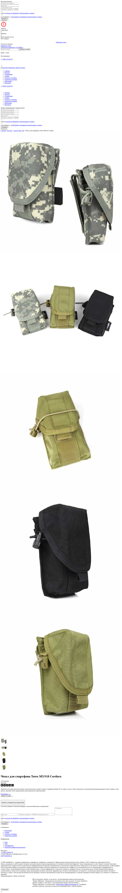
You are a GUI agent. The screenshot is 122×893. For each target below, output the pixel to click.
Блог (6, 842)
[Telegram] (10, 785)
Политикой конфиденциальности (67, 884)
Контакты (8, 83)
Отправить (5, 127)
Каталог (7, 72)
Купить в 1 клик (6, 796)
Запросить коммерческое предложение (13, 802)
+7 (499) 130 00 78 (6, 59)
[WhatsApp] (12, 785)
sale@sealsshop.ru (6, 856)
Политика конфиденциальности (15, 847)
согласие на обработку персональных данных (19, 13)
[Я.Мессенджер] (2, 785)
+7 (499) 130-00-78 (7, 852)
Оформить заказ (61, 42)
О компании (9, 74)
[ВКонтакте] (4, 785)
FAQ (6, 844)
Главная (7, 71)
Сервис (7, 76)
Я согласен (5, 889)
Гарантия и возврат (11, 79)
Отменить (4, 20)
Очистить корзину (7, 44)
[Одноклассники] (7, 785)
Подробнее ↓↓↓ (6, 794)
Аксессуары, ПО (18, 130)
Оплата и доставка (11, 78)
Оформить (5, 18)
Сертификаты (9, 845)
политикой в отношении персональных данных (26, 17)
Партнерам (8, 81)
